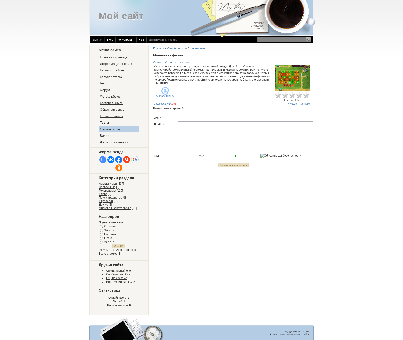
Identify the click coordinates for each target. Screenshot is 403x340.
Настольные (107, 187)
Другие (103, 204)
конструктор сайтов (290, 334)
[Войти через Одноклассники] (118, 167)
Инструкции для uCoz (120, 282)
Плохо (108, 238)
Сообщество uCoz (118, 274)
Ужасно (109, 242)
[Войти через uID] (102, 159)
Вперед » (306, 103)
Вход (110, 39)
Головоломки (107, 190)
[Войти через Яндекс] (126, 159)
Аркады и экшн (108, 183)
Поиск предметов (110, 197)
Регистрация (126, 39)
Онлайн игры (175, 48)
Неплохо (110, 234)
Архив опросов (126, 250)
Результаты (106, 250)
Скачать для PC (165, 96)
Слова (103, 194)
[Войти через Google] (135, 159)
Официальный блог (119, 270)
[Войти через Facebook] (118, 159)
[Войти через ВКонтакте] (110, 159)
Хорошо (109, 230)
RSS (141, 39)
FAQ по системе (116, 278)
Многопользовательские (115, 208)
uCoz (306, 334)
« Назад (292, 103)
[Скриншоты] (292, 78)
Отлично (110, 226)
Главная (97, 39)
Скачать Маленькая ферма (171, 62)
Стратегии (106, 201)
